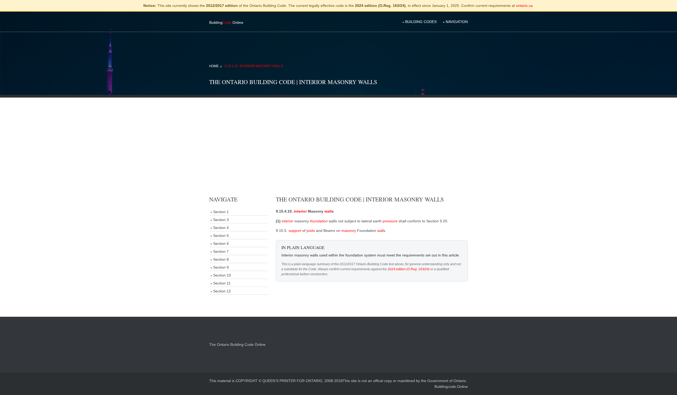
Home (214, 66)
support (295, 230)
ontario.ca (524, 5)
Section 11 (222, 283)
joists (311, 230)
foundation (319, 221)
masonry (348, 230)
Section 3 (221, 220)
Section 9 (221, 267)
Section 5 (221, 235)
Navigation (457, 22)
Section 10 (222, 275)
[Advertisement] (338, 135)
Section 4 (221, 228)
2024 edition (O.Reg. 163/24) (408, 269)
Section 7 (221, 251)
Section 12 (222, 291)
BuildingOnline (226, 22)
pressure (390, 221)
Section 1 (221, 212)
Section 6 (221, 243)
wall (328, 211)
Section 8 (221, 259)
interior (300, 211)
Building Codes (421, 22)
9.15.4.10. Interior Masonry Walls (254, 66)
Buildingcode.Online (451, 386)
